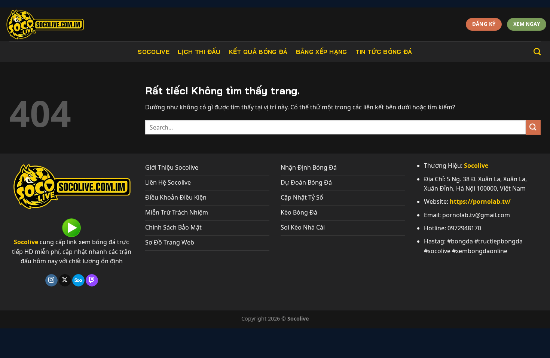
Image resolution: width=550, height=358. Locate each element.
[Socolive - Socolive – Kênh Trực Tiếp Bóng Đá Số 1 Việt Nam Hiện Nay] (60, 24)
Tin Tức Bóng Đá (383, 51)
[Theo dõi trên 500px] (78, 280)
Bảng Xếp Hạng (321, 51)
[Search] (537, 51)
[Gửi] (533, 127)
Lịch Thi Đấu (199, 51)
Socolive (153, 51)
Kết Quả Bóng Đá (258, 51)
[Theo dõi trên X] (65, 280)
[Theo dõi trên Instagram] (51, 280)
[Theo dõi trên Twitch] (92, 280)
